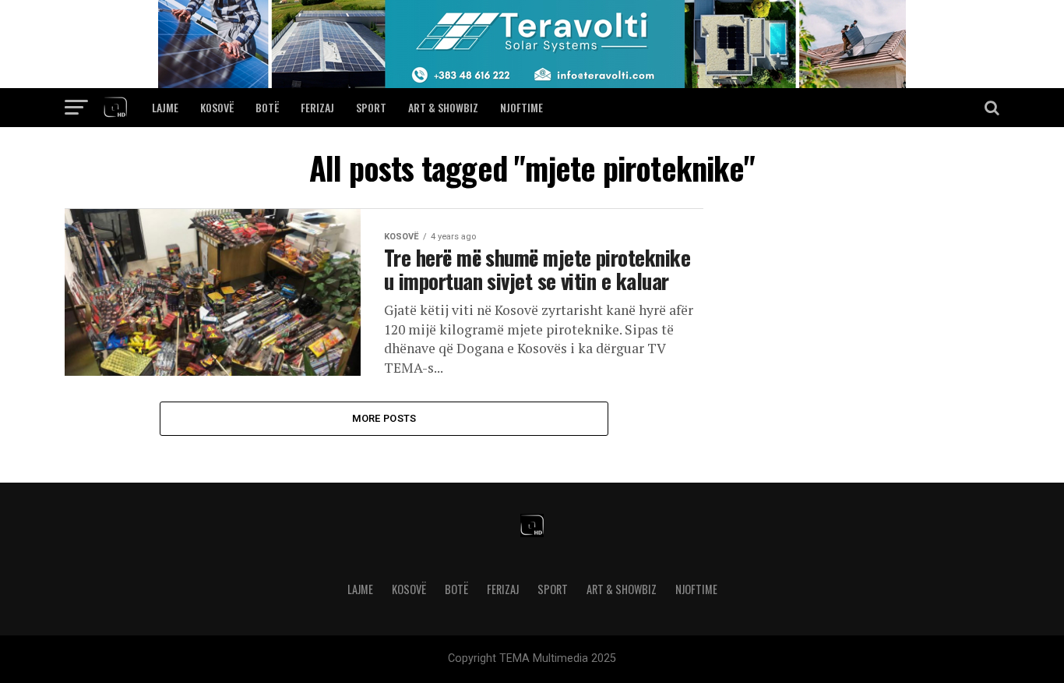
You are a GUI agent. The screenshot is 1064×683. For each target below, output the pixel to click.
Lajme (165, 107)
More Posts (384, 418)
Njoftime (521, 107)
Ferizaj (317, 107)
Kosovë (217, 107)
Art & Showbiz (443, 107)
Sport (371, 107)
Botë (267, 107)
